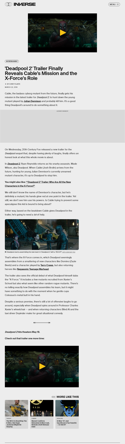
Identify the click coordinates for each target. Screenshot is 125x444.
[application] (62, 32)
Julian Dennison (32, 101)
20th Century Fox (68, 252)
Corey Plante (14, 84)
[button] (62, 32)
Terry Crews (46, 265)
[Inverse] (24, 4)
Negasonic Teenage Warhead (33, 269)
